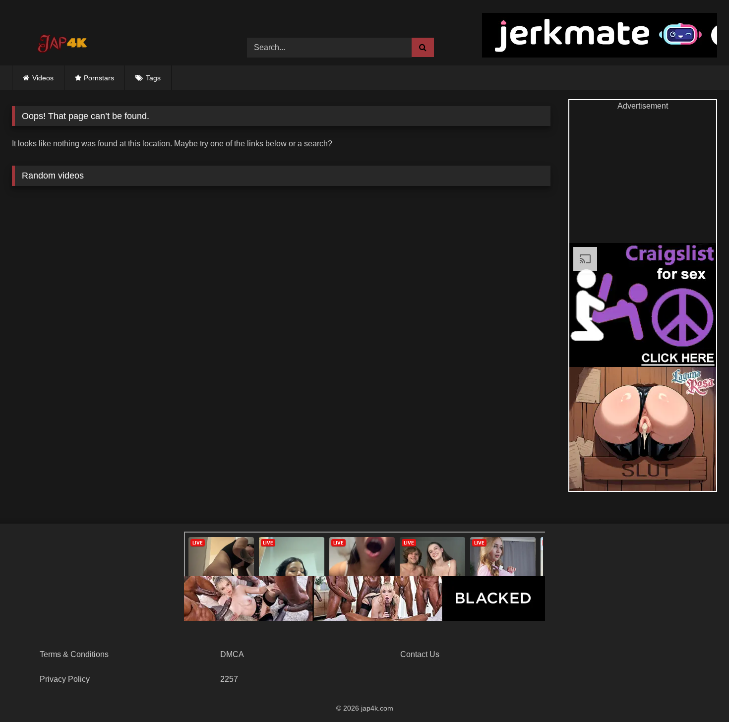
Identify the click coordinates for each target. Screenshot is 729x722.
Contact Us (419, 654)
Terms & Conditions (74, 654)
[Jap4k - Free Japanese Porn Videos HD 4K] (61, 40)
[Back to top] (698, 692)
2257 (229, 679)
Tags (153, 78)
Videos (43, 78)
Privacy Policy (65, 679)
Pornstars (99, 78)
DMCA (232, 654)
